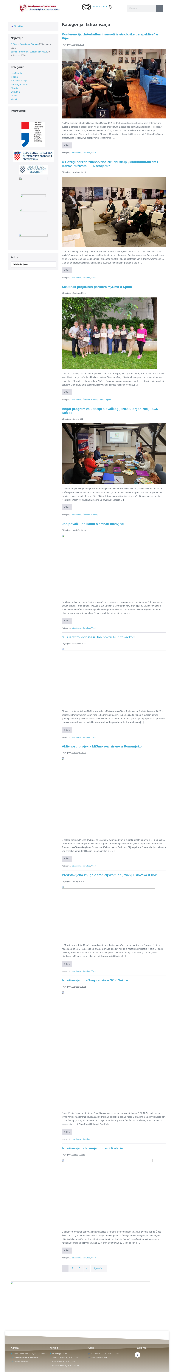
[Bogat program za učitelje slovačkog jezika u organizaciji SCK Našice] (114, 453)
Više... (68, 144)
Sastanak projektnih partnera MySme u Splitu (97, 287)
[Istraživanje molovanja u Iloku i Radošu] (107, 1193)
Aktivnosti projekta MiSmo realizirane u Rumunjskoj (102, 746)
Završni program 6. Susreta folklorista (29, 52)
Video (14, 95)
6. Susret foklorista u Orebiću (25, 44)
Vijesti (14, 99)
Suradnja (15, 92)
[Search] (159, 8)
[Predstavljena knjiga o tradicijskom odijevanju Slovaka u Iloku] (108, 913)
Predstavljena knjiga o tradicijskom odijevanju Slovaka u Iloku (110, 875)
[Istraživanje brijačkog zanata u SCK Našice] (114, 1050)
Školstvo (15, 88)
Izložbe (14, 77)
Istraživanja (16, 73)
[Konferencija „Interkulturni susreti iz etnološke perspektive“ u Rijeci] (114, 84)
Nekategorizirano (19, 84)
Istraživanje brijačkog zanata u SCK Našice (95, 980)
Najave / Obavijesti (20, 80)
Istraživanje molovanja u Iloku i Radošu (92, 1148)
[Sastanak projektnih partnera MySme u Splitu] (109, 333)
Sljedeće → (99, 1268)
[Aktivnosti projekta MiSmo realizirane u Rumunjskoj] (114, 796)
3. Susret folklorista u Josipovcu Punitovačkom (99, 637)
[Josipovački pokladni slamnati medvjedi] (105, 566)
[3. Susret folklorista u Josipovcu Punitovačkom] (114, 677)
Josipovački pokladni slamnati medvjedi (93, 524)
